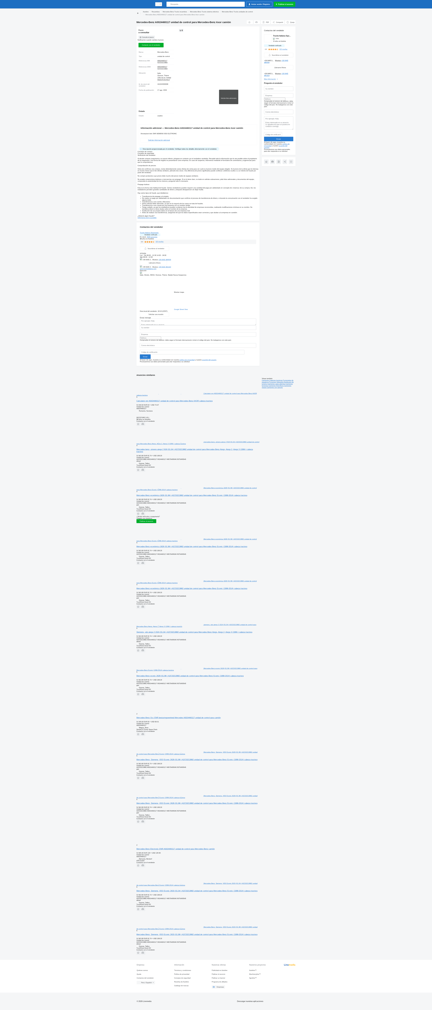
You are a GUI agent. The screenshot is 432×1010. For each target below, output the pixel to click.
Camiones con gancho (275, 387)
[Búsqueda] (168, 4)
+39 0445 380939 (164, 260)
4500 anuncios (152, 237)
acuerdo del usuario (209, 360)
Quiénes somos (142, 970)
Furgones (273, 382)
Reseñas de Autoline (181, 982)
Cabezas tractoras (276, 380)
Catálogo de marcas (181, 985)
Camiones (265, 380)
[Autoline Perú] (144, 4)
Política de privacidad (181, 974)
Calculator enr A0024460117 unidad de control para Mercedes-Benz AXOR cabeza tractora (174, 401)
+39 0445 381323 (164, 267)
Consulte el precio (148, 37)
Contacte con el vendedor (151, 45)
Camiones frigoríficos (276, 386)
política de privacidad (187, 360)
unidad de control (163, 56)
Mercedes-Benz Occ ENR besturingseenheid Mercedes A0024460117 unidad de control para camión (178, 718)
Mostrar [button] (155, 260)
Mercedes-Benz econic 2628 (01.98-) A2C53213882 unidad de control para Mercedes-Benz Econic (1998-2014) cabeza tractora (190, 676)
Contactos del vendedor (145, 978)
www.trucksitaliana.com (148, 269)
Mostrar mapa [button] (179, 292)
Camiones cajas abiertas (277, 384)
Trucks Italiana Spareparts (149, 233)
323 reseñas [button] (160, 242)
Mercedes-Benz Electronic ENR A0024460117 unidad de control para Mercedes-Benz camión (175, 849)
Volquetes (280, 382)
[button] (250, 22)
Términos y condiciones (182, 970)
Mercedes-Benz (163, 52)
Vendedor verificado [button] (150, 235)
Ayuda (139, 974)
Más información (270, 79)
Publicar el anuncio (146, 521)
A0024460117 (162, 61)
